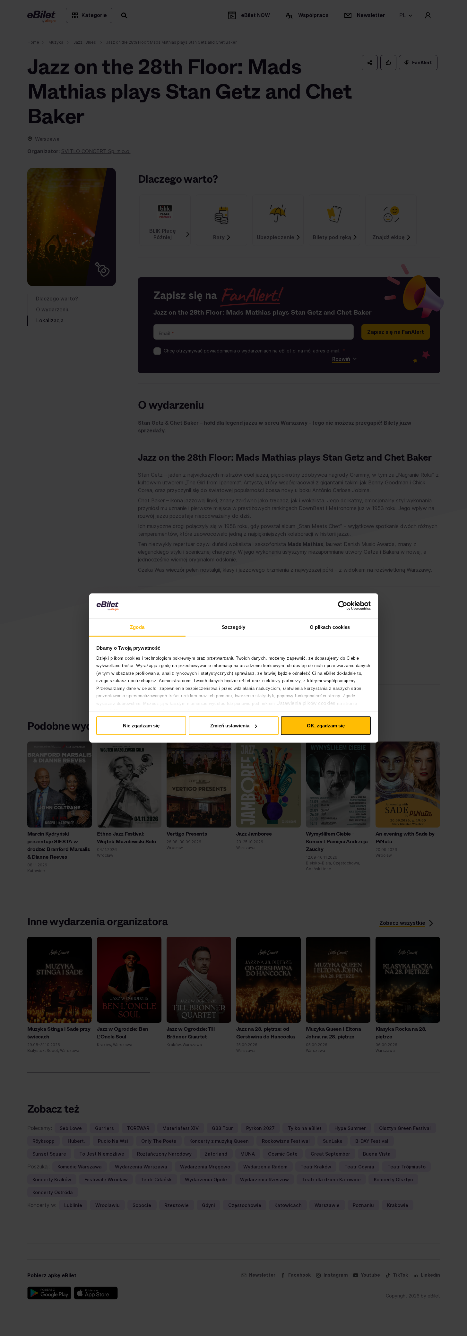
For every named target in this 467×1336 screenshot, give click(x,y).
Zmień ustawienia (229, 725)
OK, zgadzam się (326, 725)
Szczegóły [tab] (233, 626)
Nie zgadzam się (141, 725)
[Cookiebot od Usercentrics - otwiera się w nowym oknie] (343, 606)
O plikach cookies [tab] (330, 626)
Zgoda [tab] (137, 626)
